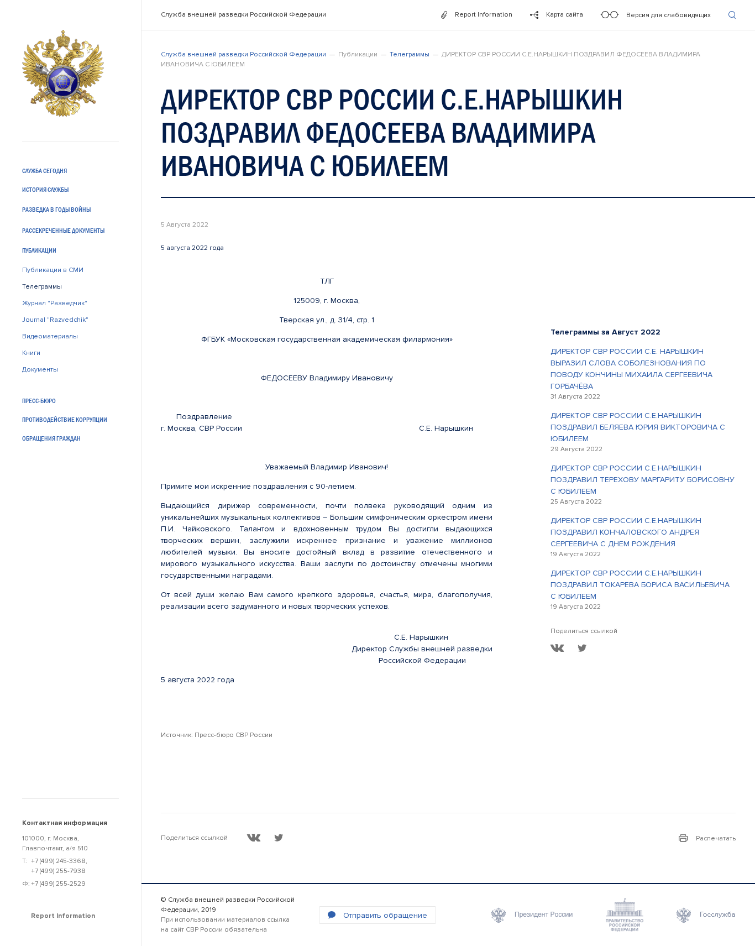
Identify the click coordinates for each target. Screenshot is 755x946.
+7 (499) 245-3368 (58, 861)
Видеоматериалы (50, 336)
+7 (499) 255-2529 (58, 884)
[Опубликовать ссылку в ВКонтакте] (557, 648)
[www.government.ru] (624, 915)
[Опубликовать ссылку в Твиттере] (582, 648)
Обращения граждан (51, 438)
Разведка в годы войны (56, 209)
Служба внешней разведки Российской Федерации (243, 15)
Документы (40, 369)
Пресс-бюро (39, 401)
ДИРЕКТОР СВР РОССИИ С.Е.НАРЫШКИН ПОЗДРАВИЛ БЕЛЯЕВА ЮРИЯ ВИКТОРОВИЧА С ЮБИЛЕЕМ (637, 427)
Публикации (39, 250)
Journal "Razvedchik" (55, 320)
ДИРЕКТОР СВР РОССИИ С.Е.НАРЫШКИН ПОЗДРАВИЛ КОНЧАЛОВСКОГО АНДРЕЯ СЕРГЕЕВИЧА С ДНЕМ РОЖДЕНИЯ (625, 532)
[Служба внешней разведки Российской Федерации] (63, 73)
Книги (31, 353)
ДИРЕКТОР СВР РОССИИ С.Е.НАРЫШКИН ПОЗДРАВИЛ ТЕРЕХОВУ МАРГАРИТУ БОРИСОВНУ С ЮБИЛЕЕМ (642, 479)
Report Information (63, 916)
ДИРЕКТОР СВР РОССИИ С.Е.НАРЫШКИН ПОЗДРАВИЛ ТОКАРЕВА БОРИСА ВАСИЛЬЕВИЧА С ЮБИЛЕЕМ (640, 584)
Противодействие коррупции (64, 420)
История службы (45, 190)
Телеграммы (42, 287)
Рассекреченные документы (63, 230)
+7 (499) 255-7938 (58, 871)
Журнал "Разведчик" (54, 303)
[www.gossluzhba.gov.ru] (706, 915)
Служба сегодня (44, 171)
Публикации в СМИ (52, 270)
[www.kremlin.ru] (532, 915)
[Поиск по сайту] (732, 15)
